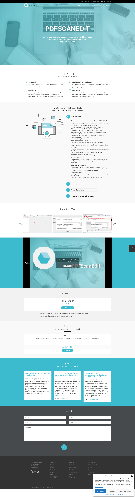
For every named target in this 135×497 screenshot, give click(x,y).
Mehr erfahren (38, 398)
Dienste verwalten (99, 487)
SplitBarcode (72, 478)
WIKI (92, 1)
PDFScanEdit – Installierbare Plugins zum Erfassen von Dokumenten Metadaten (67, 375)
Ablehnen (112, 491)
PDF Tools (52, 469)
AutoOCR (71, 471)
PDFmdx (52, 467)
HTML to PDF (53, 478)
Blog (87, 1)
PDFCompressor (54, 476)
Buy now (67, 350)
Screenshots (86, 5)
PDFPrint (71, 474)
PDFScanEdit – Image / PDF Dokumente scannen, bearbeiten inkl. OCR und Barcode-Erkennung (96, 375)
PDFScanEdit (72, 469)
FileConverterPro (73, 466)
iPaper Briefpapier (54, 466)
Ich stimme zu (67, 265)
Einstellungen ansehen (126, 491)
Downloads (100, 5)
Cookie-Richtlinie (107, 494)
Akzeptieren (100, 491)
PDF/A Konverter (54, 471)
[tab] (82, 116)
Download (67, 308)
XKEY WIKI (90, 469)
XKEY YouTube (91, 467)
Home (78, 5)
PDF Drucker (53, 464)
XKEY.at (83, 1)
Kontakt (103, 1)
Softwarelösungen (92, 464)
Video (93, 5)
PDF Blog (90, 466)
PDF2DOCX (52, 474)
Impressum (120, 494)
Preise (108, 5)
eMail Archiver (72, 467)
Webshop (96, 1)
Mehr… (37, 395)
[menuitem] (108, 1)
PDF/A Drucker (72, 464)
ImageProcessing (73, 472)
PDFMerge (52, 472)
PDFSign (71, 476)
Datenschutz (115, 494)
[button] (132, 476)
